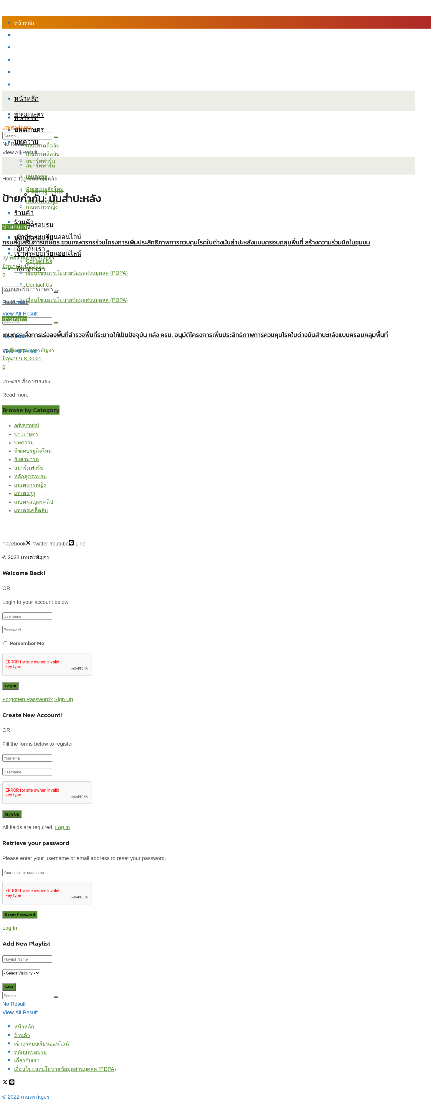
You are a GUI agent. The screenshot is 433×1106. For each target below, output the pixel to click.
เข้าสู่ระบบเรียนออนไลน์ (41, 47)
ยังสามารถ (26, 459)
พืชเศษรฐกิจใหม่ (33, 451)
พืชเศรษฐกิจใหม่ (45, 189)
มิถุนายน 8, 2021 (22, 358)
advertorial (26, 425)
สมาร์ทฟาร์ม (40, 165)
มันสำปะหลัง (42, 179)
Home (9, 179)
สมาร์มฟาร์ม (29, 468)
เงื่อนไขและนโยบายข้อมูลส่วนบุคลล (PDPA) (65, 84)
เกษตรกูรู (24, 493)
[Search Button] (56, 322)
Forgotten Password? (27, 699)
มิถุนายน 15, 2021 (23, 266)
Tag (22, 179)
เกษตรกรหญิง (30, 485)
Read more (15, 302)
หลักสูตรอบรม (30, 59)
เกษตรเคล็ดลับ (43, 145)
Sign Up (63, 699)
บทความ (26, 141)
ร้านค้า (22, 35)
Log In (62, 827)
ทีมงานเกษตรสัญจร (31, 258)
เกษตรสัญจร (16, 127)
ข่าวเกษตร (14, 227)
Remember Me (27, 643)
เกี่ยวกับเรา (26, 72)
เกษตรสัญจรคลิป (33, 502)
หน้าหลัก (24, 22)
